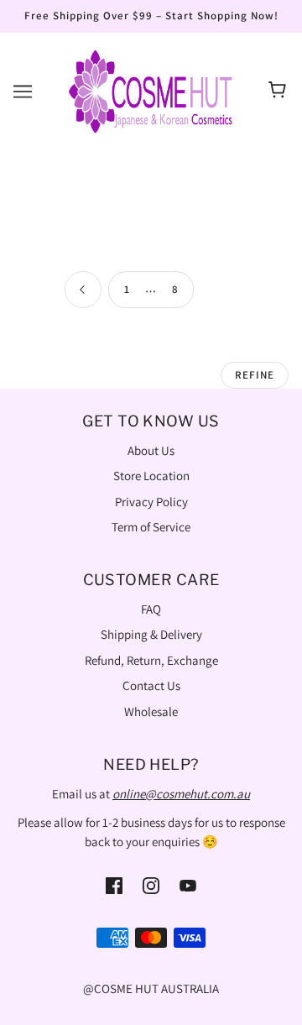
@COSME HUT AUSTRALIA (151, 988)
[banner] (151, 89)
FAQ (151, 609)
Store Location (151, 476)
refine (254, 375)
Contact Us (151, 685)
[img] (114, 884)
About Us (151, 450)
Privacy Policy (151, 502)
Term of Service (151, 527)
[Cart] (280, 91)
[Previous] (83, 290)
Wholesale (151, 711)
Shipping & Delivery (151, 634)
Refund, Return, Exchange (151, 660)
